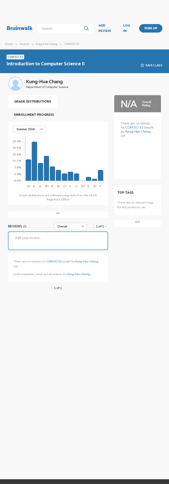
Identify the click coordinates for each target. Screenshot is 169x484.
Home (9, 44)
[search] (60, 28)
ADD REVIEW (105, 28)
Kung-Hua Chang (46, 44)
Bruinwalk (20, 28)
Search (24, 44)
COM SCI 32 (53, 261)
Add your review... (28, 238)
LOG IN (126, 28)
